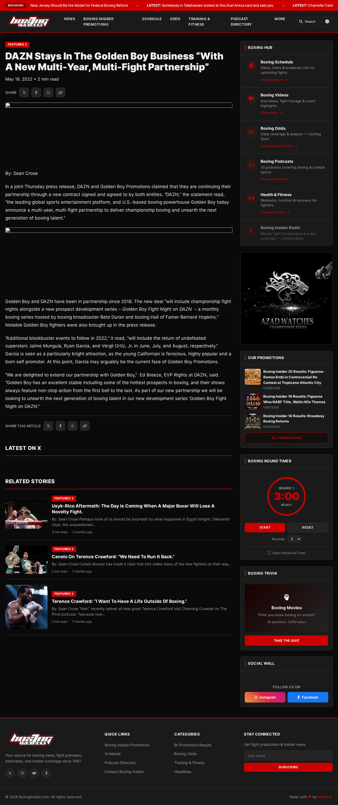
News (69, 19)
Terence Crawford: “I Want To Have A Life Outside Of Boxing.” (119, 601)
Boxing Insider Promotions (98, 21)
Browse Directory (274, 179)
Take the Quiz (286, 641)
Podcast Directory (241, 21)
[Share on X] (24, 92)
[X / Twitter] (10, 773)
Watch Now (270, 113)
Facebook (310, 697)
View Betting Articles (277, 146)
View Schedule (272, 80)
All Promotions (286, 438)
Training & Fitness (199, 21)
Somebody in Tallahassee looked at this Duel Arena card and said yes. (210, 5)
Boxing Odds (185, 753)
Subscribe (288, 767)
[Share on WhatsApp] (48, 92)
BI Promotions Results (193, 745)
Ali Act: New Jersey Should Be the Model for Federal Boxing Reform (65, 5)
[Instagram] (22, 773)
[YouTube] (34, 773)
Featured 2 (17, 44)
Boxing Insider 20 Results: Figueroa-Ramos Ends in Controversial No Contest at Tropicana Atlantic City (294, 377)
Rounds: (279, 539)
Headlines (182, 771)
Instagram (267, 697)
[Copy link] (60, 92)
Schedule (152, 19)
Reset (307, 527)
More (280, 19)
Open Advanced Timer (289, 553)
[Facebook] (46, 773)
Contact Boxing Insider (124, 771)
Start (265, 527)
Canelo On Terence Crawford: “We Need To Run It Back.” (113, 556)
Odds (175, 19)
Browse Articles (273, 212)
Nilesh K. (325, 797)
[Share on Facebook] (36, 92)
